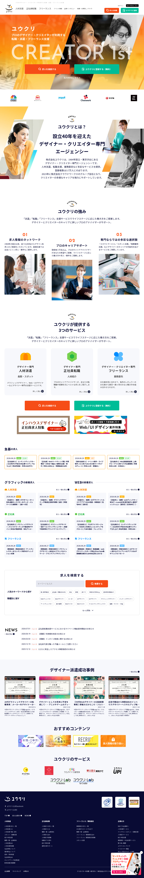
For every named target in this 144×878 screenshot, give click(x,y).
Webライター (69, 604)
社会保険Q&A (8, 857)
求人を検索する (49, 69)
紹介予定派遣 (8, 837)
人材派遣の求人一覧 (10, 826)
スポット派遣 (80, 840)
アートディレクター (47, 604)
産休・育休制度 (9, 854)
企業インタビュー (69, 8)
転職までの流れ (46, 840)
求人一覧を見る (61, 489)
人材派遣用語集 (9, 846)
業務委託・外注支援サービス (126, 840)
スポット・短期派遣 (10, 835)
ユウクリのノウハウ (124, 846)
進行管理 (59, 604)
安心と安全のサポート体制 (126, 851)
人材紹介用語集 (46, 837)
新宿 (76, 592)
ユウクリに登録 (131, 10)
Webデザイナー (60, 599)
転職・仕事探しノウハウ (84, 8)
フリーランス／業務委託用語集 (85, 837)
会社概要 (7, 871)
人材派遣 (19, 8)
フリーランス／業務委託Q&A (85, 835)
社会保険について (9, 849)
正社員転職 (31, 8)
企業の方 (121, 821)
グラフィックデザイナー (108, 599)
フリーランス (45, 8)
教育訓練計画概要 (9, 863)
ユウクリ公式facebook (15, 806)
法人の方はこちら (132, 6)
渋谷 (70, 592)
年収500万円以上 (94, 592)
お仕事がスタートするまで (84, 829)
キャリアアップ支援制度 (11, 860)
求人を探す (16, 815)
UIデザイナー (81, 599)
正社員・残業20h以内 (58, 592)
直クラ (84, 592)
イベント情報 (58, 8)
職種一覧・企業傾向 (10, 840)
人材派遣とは (8, 829)
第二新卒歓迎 (45, 592)
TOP (6, 815)
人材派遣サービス (123, 829)
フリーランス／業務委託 (85, 821)
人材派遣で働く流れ (10, 832)
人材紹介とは (46, 829)
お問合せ (26, 871)
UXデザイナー (93, 599)
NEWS (27, 815)
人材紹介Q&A (46, 835)
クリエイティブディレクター (97, 604)
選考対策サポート (47, 846)
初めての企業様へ (123, 826)
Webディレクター (46, 599)
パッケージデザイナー (126, 599)
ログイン (120, 6)
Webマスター (81, 604)
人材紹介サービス (123, 835)
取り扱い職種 (122, 843)
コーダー (71, 599)
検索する (98, 584)
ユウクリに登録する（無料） (98, 69)
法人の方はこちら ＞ (72, 77)
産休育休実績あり (108, 592)
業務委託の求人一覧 (82, 826)
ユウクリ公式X (12, 810)
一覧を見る (8, 634)
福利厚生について (9, 851)
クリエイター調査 (123, 849)
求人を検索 (113, 10)
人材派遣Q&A (8, 843)
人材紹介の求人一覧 (48, 826)
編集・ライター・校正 (116, 604)
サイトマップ (17, 871)
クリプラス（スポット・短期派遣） (129, 832)
